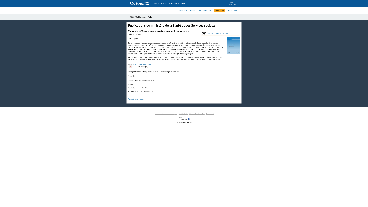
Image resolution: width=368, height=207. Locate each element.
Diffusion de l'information (197, 114)
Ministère (183, 10)
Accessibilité (210, 114)
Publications (220, 10)
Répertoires (232, 10)
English (231, 2)
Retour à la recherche (136, 99)
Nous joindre (232, 4)
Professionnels (205, 10)
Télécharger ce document (142, 64)
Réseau (193, 10)
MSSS (132, 17)
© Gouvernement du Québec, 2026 (184, 122)
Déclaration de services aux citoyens (166, 114)
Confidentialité (183, 114)
